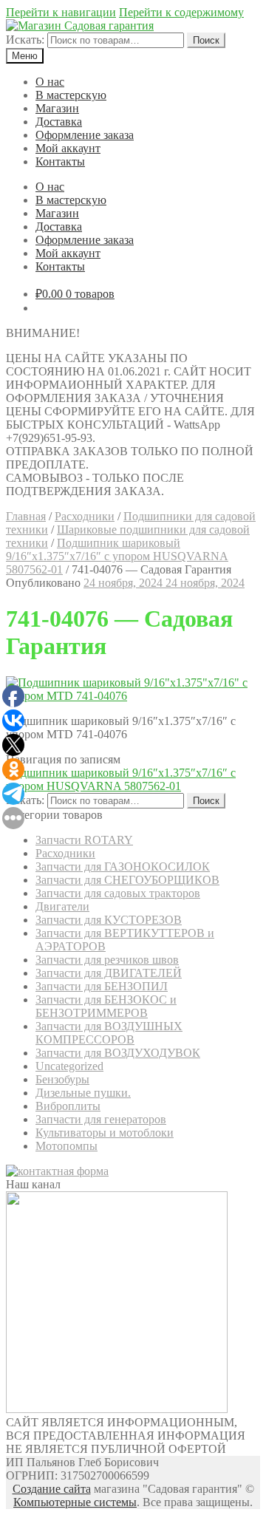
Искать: (25, 39)
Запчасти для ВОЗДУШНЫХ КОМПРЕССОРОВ (109, 1033)
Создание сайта (52, 1488)
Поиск (206, 40)
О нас (49, 81)
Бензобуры (62, 1079)
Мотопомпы (66, 1146)
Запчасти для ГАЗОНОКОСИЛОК (122, 866)
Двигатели (62, 906)
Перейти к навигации (61, 12)
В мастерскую (70, 95)
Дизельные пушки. (83, 1092)
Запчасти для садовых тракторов (117, 893)
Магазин (57, 108)
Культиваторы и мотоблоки (104, 1132)
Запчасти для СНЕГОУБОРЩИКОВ (127, 880)
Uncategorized (69, 1066)
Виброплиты (67, 1106)
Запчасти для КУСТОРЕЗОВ (108, 919)
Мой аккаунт (67, 148)
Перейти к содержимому (181, 12)
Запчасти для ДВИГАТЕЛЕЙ (108, 973)
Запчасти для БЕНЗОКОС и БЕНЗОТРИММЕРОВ (106, 1006)
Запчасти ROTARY (84, 840)
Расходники (85, 516)
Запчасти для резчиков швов (107, 959)
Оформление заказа (84, 135)
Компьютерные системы (75, 1502)
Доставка (58, 121)
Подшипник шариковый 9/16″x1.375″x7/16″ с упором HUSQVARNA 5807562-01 (117, 556)
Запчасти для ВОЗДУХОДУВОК (117, 1052)
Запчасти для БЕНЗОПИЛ (101, 986)
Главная (26, 516)
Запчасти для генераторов (100, 1119)
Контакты (60, 161)
